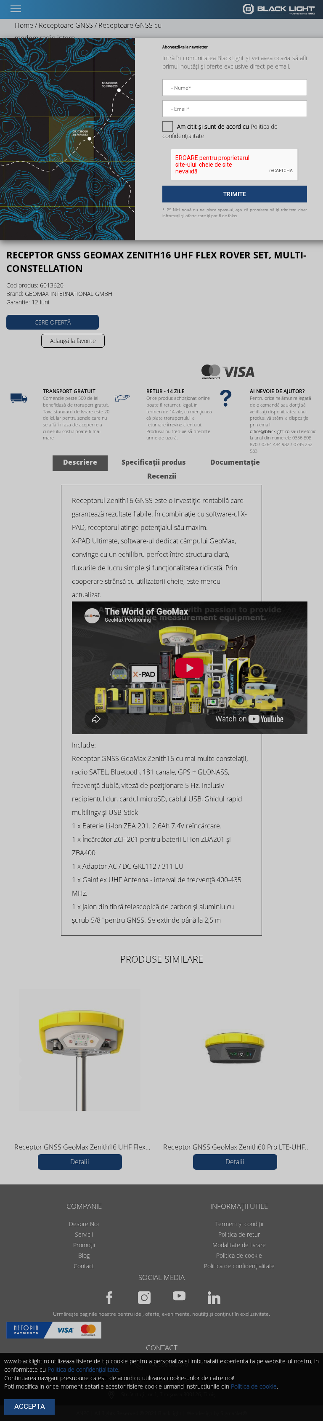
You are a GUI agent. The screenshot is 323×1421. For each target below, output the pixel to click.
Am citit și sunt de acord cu (213, 126)
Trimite (234, 194)
